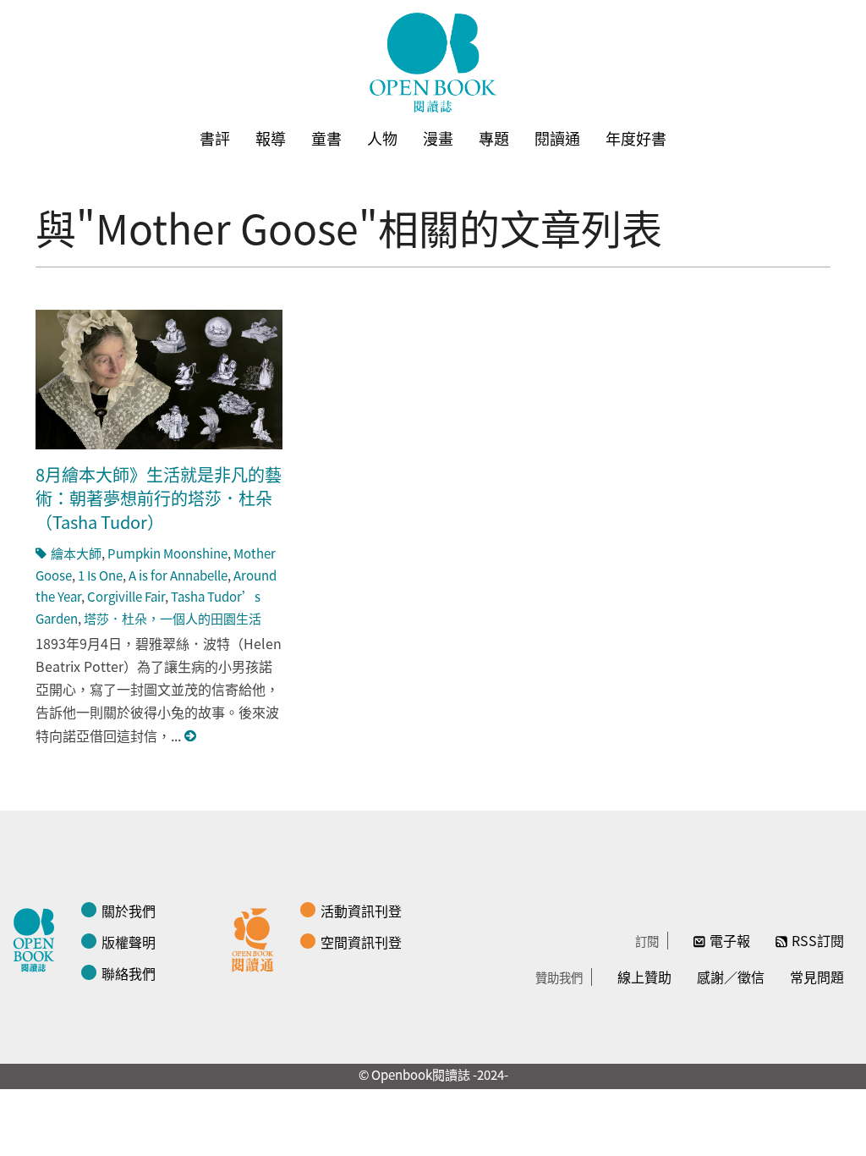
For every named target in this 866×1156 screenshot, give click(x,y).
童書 (326, 138)
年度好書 (636, 138)
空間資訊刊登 (361, 942)
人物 (382, 138)
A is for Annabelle (178, 575)
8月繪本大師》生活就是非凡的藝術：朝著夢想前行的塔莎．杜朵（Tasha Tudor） (159, 498)
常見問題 (817, 976)
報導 (270, 138)
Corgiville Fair (126, 596)
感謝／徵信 (731, 976)
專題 (494, 138)
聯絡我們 (128, 973)
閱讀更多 (191, 735)
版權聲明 (128, 942)
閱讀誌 (38, 937)
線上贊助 (644, 976)
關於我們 (128, 910)
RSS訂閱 (818, 940)
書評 (215, 138)
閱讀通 (557, 138)
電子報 (730, 940)
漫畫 (438, 138)
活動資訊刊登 (361, 910)
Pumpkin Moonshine (167, 553)
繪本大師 (76, 553)
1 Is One (100, 575)
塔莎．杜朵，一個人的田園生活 (172, 618)
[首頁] (433, 63)
